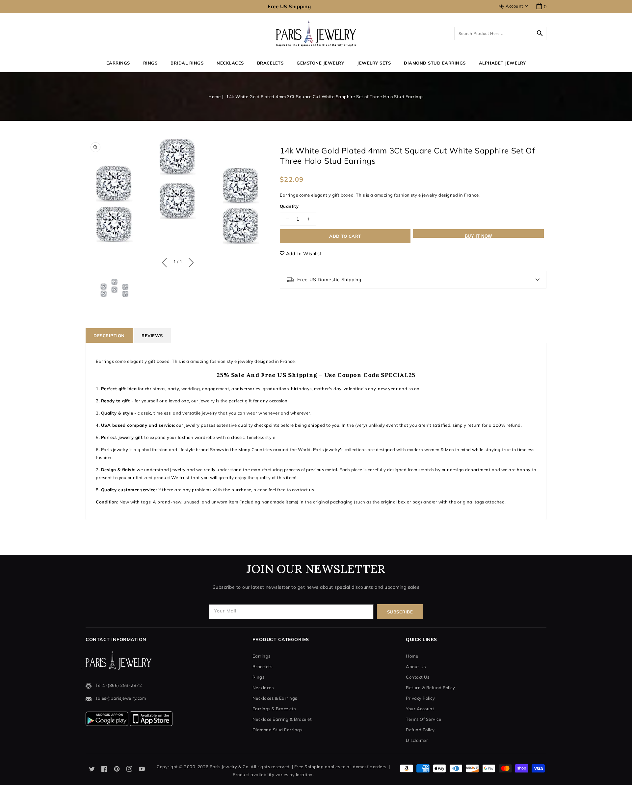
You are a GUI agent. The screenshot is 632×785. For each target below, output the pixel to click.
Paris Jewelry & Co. (230, 766)
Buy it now (478, 236)
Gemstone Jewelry (320, 63)
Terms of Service (423, 719)
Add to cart (345, 236)
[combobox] (500, 33)
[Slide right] (189, 261)
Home (214, 96)
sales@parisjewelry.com (120, 698)
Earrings (118, 63)
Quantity (289, 206)
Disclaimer (417, 740)
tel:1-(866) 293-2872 (118, 685)
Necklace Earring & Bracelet (282, 719)
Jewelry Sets (374, 63)
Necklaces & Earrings (274, 698)
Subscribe (400, 611)
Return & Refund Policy (430, 687)
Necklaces (230, 63)
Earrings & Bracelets (274, 708)
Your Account (420, 708)
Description (109, 335)
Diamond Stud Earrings (277, 729)
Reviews (152, 335)
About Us (416, 666)
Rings (150, 63)
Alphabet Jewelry (502, 63)
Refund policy (420, 729)
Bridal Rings (187, 63)
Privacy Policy (420, 698)
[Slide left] (166, 261)
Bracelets (270, 63)
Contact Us (417, 677)
